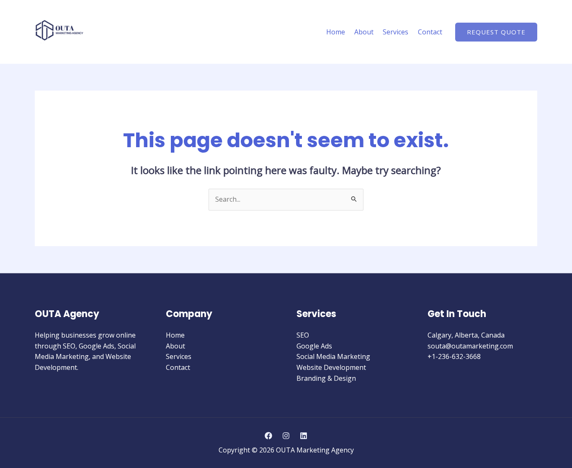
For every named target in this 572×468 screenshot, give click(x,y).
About (364, 31)
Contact (430, 31)
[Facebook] (268, 435)
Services (395, 31)
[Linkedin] (303, 435)
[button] (496, 32)
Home (335, 31)
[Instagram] (286, 435)
